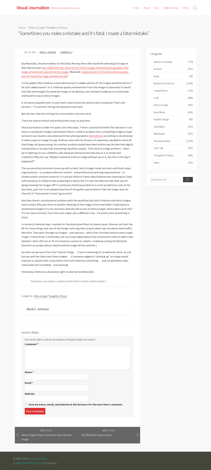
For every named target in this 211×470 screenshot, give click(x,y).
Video (173, 162)
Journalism (173, 126)
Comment (31, 344)
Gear (156, 7)
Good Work (173, 112)
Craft (173, 97)
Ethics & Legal (37, 27)
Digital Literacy (171, 7)
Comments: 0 (66, 52)
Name (29, 372)
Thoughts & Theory (57, 27)
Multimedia (173, 133)
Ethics (186, 7)
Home (136, 7)
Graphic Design (173, 119)
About (146, 7)
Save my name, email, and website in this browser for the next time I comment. (76, 404)
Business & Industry (173, 83)
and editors (96, 135)
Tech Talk (173, 148)
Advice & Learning (173, 61)
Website (29, 393)
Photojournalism (173, 141)
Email (29, 382)
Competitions (173, 90)
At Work (173, 69)
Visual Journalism (38, 458)
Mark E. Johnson (48, 52)
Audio (173, 76)
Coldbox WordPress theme (28, 462)
